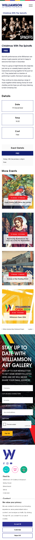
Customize (17, 530)
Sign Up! (7, 433)
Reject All (17, 535)
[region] (17, 519)
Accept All (17, 524)
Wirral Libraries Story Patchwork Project (13, 329)
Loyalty (30, 329)
